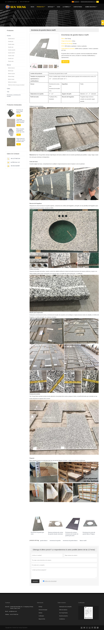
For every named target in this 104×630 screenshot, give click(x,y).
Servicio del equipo (43, 609)
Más (19, 115)
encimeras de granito (55, 540)
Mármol (9, 65)
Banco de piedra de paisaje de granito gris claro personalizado (20, 130)
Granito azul (10, 58)
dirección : (7, 606)
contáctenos (78, 7)
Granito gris (10, 41)
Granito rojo (10, 47)
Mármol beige (11, 76)
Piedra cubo (10, 61)
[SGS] (88, 613)
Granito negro (11, 44)
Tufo (8, 92)
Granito (9, 35)
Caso (58, 7)
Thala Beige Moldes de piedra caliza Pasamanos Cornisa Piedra (20, 121)
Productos (40, 7)
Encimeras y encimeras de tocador (26, 18)
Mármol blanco (11, 68)
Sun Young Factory (63, 613)
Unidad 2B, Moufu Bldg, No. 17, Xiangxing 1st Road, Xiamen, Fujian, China (21, 607)
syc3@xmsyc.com (12, 2)
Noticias (40, 613)
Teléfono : (7, 614)
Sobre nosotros (90, 7)
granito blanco (43, 540)
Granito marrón (11, 53)
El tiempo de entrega (67, 43)
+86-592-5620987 (15, 166)
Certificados (41, 616)
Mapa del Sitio (42, 619)
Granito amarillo (11, 50)
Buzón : (7, 611)
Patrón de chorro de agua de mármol (16, 85)
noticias (50, 7)
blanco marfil (83, 540)
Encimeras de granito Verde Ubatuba (19, 111)
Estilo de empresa (63, 609)
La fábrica (66, 7)
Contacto (7, 603)
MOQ (63, 46)
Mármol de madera (12, 82)
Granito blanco (11, 38)
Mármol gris (10, 71)
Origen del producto (66, 41)
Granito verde (11, 55)
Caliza (8, 88)
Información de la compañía (65, 606)
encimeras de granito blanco (70, 540)
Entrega (40, 606)
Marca (63, 38)
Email (65, 62)
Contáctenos (62, 619)
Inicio (32, 7)
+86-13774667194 (24, 2)
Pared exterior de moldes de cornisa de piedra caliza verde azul (20, 140)
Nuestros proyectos (63, 616)
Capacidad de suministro (68, 48)
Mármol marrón (11, 73)
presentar (35, 581)
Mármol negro (11, 79)
